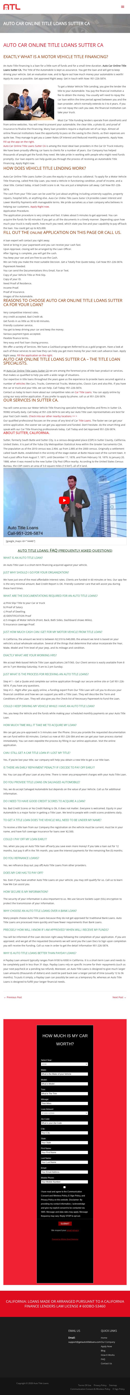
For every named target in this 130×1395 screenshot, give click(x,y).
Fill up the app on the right (18, 141)
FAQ (103, 1359)
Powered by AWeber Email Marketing (65, 1239)
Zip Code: (45, 1119)
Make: (44, 1070)
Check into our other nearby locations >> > (53, 416)
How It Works (108, 1354)
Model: (44, 1080)
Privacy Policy (100, 1385)
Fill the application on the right (34, 355)
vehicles (20, 383)
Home (104, 1337)
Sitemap (113, 1385)
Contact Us (106, 1363)
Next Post (119, 997)
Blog (103, 1350)
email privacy (73, 1230)
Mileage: (45, 1099)
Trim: (43, 1089)
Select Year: (46, 1060)
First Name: (46, 1148)
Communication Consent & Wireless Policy (90, 1389)
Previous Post (13, 997)
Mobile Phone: (47, 1178)
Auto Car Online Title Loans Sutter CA (24, 146)
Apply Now (106, 1346)
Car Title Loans (83, 392)
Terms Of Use (84, 1385)
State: (43, 1138)
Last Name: (46, 1158)
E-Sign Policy (119, 1389)
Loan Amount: (47, 1109)
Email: (44, 1168)
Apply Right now (39, 206)
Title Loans (85, 420)
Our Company (108, 1341)
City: (43, 1129)
